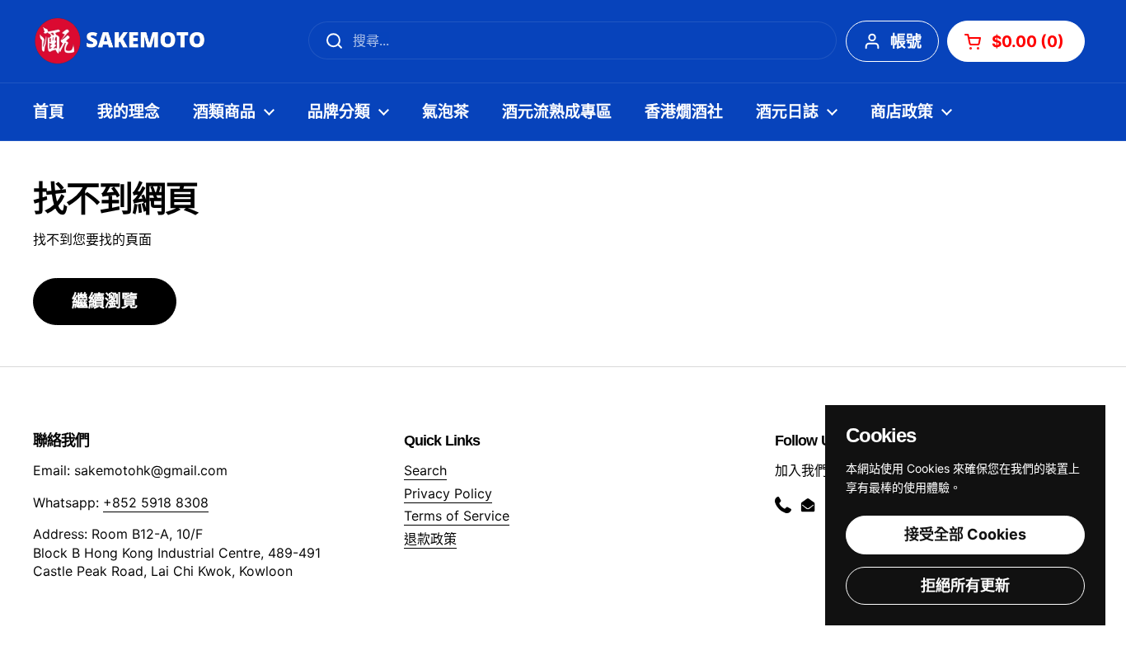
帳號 (906, 41)
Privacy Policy (448, 493)
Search (425, 470)
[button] (1016, 41)
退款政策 (430, 538)
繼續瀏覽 (105, 301)
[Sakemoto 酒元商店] (121, 41)
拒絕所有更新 (965, 585)
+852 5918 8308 (156, 502)
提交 (329, 40)
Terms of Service (456, 515)
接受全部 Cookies (965, 534)
